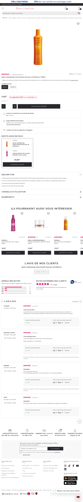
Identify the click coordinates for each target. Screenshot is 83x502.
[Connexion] (66, 8)
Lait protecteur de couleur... (11, 242)
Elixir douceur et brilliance (62, 242)
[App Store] (70, 484)
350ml (5, 87)
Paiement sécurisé (27, 476)
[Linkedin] (65, 470)
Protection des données (35, 490)
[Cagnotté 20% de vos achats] (41, 1)
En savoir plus (74, 80)
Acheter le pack (17, 164)
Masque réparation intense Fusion (39, 242)
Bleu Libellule (12, 18)
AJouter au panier (39, 106)
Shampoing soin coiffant (33, 18)
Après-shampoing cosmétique (60, 18)
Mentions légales (6, 490)
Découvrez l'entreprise (8, 465)
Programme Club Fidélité (50, 465)
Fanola (71, 74)
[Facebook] (73, 467)
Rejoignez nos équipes (8, 471)
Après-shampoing (46, 18)
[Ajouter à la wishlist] (22, 214)
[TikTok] (69, 467)
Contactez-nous (27, 468)
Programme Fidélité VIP (50, 468)
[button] (53, 8)
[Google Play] (70, 480)
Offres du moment (48, 471)
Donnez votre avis (17, 74)
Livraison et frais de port (29, 473)
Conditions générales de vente (20, 490)
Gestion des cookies (48, 490)
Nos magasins (6, 468)
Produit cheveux (21, 18)
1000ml (13, 87)
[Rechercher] (78, 13)
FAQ (23, 471)
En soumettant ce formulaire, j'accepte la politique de (41, 453)
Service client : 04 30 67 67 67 (30, 465)
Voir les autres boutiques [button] (13, 124)
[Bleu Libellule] (28, 8)
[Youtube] (77, 467)
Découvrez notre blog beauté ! (10, 477)
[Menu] (3, 8)
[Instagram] (65, 467)
